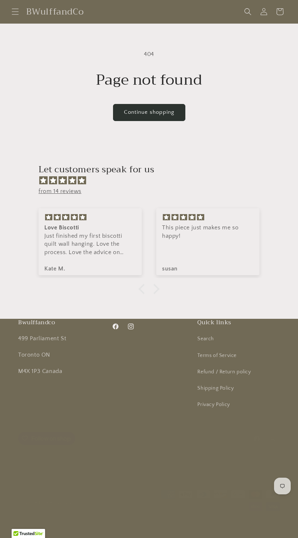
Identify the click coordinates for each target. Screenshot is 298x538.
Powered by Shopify (82, 528)
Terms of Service (217, 355)
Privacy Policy (213, 404)
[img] (153, 180)
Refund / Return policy (224, 372)
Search (205, 339)
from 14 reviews (60, 191)
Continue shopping (149, 112)
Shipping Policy (215, 388)
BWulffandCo (48, 528)
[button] (15, 12)
